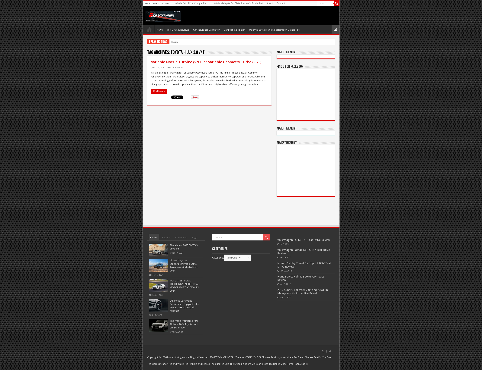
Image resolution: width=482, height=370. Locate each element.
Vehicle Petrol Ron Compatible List (192, 3)
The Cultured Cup (219, 363)
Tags (194, 237)
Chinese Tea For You (315, 357)
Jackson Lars (286, 357)
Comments (181, 237)
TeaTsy (188, 363)
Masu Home (287, 363)
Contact (281, 3)
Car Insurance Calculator (206, 29)
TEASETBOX (216, 357)
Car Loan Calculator (234, 29)
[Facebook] (327, 351)
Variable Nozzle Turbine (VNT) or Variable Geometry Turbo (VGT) (206, 62)
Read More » (159, 91)
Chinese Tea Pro (270, 357)
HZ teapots (240, 357)
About (270, 3)
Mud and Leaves (201, 363)
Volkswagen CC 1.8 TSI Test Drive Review (303, 240)
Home (149, 29)
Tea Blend (299, 357)
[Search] (336, 3)
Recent (153, 237)
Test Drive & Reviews (178, 29)
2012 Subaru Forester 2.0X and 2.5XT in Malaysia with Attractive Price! (302, 291)
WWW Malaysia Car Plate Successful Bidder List (238, 3)
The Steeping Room (240, 363)
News (160, 29)
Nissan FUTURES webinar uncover (189, 41)
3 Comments (176, 67)
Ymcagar (163, 363)
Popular (166, 237)
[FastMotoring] (163, 15)
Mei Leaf (256, 363)
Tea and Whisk (176, 363)
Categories (218, 257)
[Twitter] (330, 351)
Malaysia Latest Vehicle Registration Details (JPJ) (274, 29)
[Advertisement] (306, 170)
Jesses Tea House (270, 363)
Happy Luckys (301, 363)
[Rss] (323, 351)
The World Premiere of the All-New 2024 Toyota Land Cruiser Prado (184, 324)
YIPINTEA (228, 357)
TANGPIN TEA (253, 357)
